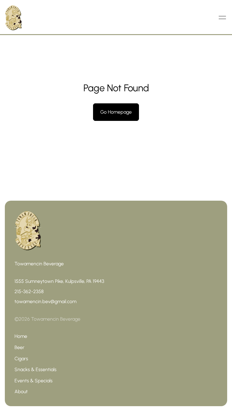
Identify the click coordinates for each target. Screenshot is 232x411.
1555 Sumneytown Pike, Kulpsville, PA (53, 281)
